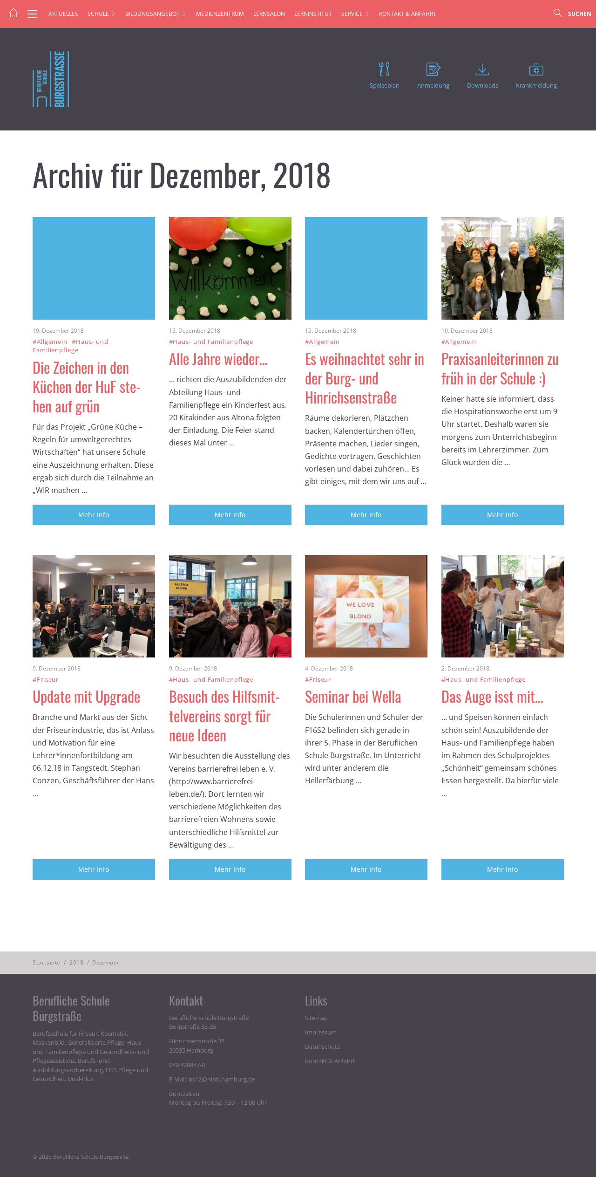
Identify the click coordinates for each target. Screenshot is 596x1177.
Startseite (47, 962)
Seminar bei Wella (353, 696)
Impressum (321, 1032)
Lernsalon (269, 14)
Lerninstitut (313, 14)
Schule (98, 14)
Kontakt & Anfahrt (407, 14)
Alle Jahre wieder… (218, 358)
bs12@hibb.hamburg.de (222, 1079)
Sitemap (316, 1017)
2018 (76, 962)
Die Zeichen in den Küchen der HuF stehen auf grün (89, 386)
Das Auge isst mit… (492, 696)
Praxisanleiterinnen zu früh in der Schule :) (500, 368)
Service (352, 14)
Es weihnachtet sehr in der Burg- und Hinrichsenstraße (364, 377)
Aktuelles (63, 14)
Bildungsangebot (152, 14)
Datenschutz (322, 1046)
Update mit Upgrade (86, 696)
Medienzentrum (220, 14)
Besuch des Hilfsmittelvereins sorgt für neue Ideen (226, 715)
